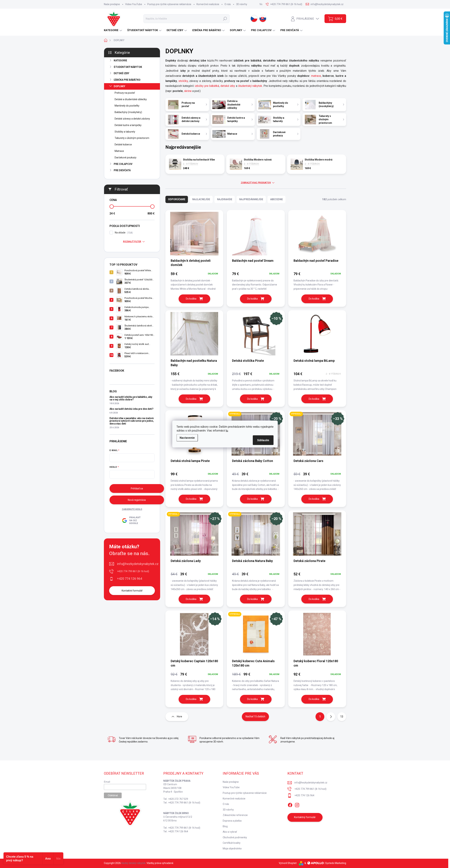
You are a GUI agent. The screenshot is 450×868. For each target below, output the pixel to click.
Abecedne (276, 199)
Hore (179, 716)
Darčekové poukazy (125, 157)
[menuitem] (113, 30)
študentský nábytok (250, 86)
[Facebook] (290, 804)
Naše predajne (112, 4)
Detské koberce (123, 144)
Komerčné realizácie (208, 4)
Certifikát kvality (231, 842)
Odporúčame (176, 199)
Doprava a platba (232, 820)
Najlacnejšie (201, 199)
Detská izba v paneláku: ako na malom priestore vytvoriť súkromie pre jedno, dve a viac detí (132, 421)
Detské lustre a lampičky (128, 125)
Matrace (119, 151)
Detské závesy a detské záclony (132, 118)
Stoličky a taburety (125, 131)
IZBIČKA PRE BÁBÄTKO (127, 79)
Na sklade (123, 232)
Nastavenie (187, 437)
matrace (316, 76)
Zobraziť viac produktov (256, 182)
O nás (227, 4)
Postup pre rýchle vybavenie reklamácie (169, 4)
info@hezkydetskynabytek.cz (138, 564)
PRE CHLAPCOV (123, 164)
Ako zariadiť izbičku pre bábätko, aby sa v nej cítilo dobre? (131, 398)
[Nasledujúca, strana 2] (330, 716)
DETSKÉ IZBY (121, 73)
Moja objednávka (232, 848)
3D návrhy (241, 4)
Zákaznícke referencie (235, 815)
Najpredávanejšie (251, 199)
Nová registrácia (137, 500)
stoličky (182, 81)
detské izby (227, 86)
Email (107, 781)
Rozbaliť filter (132, 241)
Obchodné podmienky (235, 837)
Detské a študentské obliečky (131, 99)
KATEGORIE (120, 60)
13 (341, 716)
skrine (188, 91)
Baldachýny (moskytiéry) (128, 112)
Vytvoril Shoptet (288, 863)
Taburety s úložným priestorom (132, 138)
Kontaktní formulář (132, 590)
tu (227, 430)
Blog (225, 826)
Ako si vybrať (230, 831)
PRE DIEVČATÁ (122, 170)
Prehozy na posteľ (125, 92)
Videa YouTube (133, 4)
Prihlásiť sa (137, 488)
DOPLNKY (119, 86)
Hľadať (225, 18)
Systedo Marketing (335, 863)
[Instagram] (297, 804)
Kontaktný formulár (305, 817)
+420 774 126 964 (129, 578)
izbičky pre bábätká (207, 86)
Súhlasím (263, 440)
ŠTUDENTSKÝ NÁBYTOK (128, 67)
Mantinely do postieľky (127, 105)
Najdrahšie (224, 199)
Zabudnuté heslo (132, 509)
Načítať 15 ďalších (255, 716)
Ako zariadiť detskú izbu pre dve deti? (131, 408)
